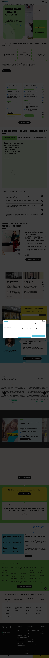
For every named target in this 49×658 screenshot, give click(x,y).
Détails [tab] (24, 323)
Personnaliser (24, 336)
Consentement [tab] (10, 323)
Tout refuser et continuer (10, 336)
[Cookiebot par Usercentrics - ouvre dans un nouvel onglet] (41, 321)
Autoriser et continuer (38, 336)
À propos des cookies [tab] (38, 323)
